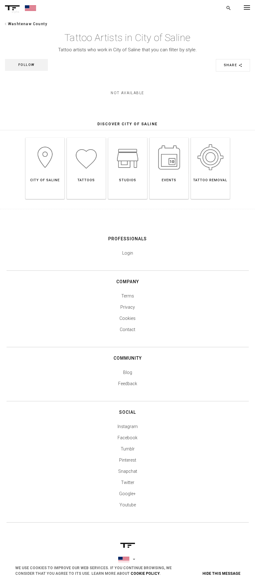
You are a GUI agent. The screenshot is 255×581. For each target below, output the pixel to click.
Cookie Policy (145, 573)
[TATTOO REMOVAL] (210, 137)
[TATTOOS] (86, 137)
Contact (127, 329)
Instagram (128, 426)
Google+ (127, 493)
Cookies (127, 318)
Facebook (127, 437)
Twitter (127, 482)
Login (127, 253)
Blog (127, 372)
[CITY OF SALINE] (45, 137)
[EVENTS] (169, 137)
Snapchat (127, 471)
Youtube (127, 504)
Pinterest (127, 460)
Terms (127, 295)
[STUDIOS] (127, 137)
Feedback (127, 383)
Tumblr (128, 448)
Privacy (127, 307)
